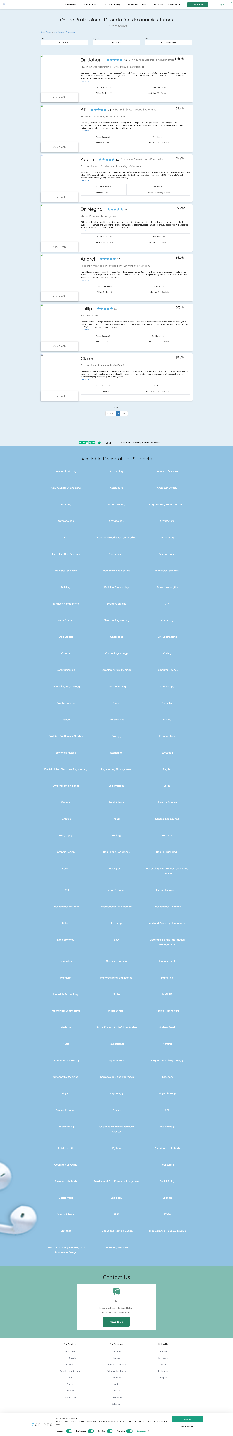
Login (221, 4)
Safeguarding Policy (116, 1371)
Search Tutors (46, 32)
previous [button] (111, 413)
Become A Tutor (175, 4)
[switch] (91, 1431)
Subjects (96, 38)
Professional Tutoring (136, 4)
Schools (116, 1390)
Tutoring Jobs (70, 1397)
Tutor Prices (158, 4)
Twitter (163, 1364)
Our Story (116, 1351)
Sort (146, 38)
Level (42, 38)
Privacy (116, 1357)
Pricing (70, 1384)
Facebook (163, 1357)
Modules (116, 1377)
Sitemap (116, 1403)
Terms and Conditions (116, 1364)
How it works (70, 1357)
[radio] (108, 59)
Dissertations (59, 32)
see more (85, 81)
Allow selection (187, 1426)
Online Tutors (70, 1351)
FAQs (70, 1377)
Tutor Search (70, 4)
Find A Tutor (198, 4)
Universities (116, 1397)
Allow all (187, 1419)
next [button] (124, 413)
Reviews (70, 1364)
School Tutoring (89, 4)
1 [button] (118, 413)
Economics (70, 32)
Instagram (163, 1371)
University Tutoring (112, 4)
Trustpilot (163, 1377)
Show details (141, 1431)
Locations (116, 1384)
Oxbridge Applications (70, 1371)
